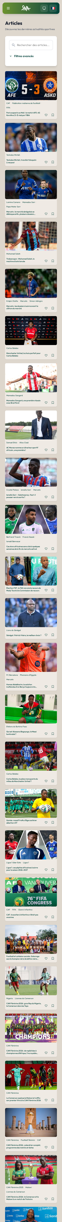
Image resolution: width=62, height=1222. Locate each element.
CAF (8, 103)
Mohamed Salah (13, 254)
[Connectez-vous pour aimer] (46, 115)
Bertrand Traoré (13, 537)
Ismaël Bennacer (13, 541)
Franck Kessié (28, 537)
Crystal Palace (12, 490)
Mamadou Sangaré (14, 395)
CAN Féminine (12, 1045)
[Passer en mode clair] (44, 8)
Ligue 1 (26, 862)
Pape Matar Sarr (13, 206)
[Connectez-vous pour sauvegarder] (53, 115)
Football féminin (28, 1140)
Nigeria (9, 998)
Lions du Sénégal (13, 630)
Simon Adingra (36, 301)
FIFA (8, 107)
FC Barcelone (12, 675)
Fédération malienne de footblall (26, 103)
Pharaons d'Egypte (28, 675)
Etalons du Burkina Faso (16, 726)
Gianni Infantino (25, 909)
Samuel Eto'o (11, 442)
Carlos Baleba (12, 348)
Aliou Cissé (23, 442)
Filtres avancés (24, 56)
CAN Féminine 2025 (14, 1187)
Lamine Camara (13, 202)
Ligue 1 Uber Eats (13, 862)
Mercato (23, 301)
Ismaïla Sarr (26, 490)
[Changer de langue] (53, 8)
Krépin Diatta (12, 301)
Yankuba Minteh (13, 155)
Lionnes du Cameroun (24, 998)
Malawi (28, 1187)
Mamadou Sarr (28, 202)
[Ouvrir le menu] (8, 8)
